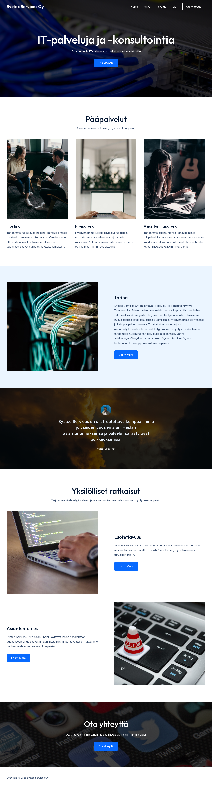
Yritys (146, 6)
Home (134, 6)
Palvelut (161, 6)
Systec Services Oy (25, 6)
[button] (193, 6)
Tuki (173, 6)
